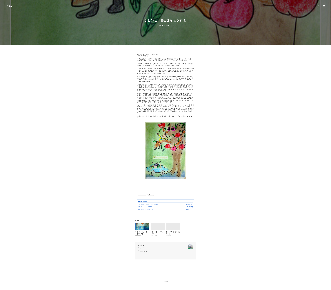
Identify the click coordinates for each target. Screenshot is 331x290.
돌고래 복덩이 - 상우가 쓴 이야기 (145, 209)
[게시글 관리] (145, 194)
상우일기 (10, 6)
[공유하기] (143, 194)
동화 (139, 201)
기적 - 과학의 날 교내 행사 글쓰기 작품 (147, 204)
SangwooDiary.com (143, 248)
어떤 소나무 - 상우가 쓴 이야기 (145, 206)
